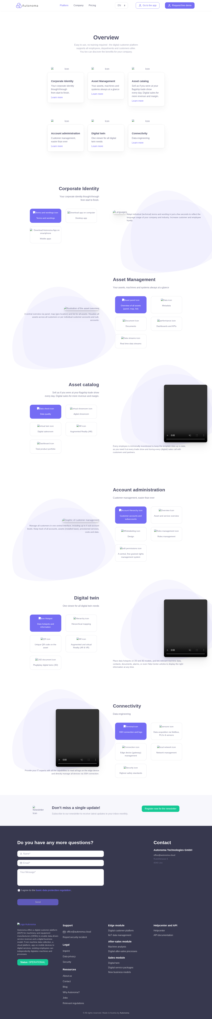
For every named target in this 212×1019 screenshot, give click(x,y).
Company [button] (79, 5)
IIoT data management (119, 935)
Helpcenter (159, 930)
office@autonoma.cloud (164, 855)
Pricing (92, 5)
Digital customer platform (121, 930)
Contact (67, 981)
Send (38, 902)
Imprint (66, 951)
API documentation (163, 935)
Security (67, 962)
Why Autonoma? (71, 992)
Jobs (65, 998)
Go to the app (149, 5)
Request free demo (182, 5)
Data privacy (69, 956)
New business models (119, 972)
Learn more (57, 97)
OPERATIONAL (32, 962)
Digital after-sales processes (122, 951)
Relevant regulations (73, 1003)
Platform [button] (64, 5)
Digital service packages (120, 967)
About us (67, 976)
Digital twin (114, 963)
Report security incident (75, 937)
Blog (65, 987)
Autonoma (124, 1013)
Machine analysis (117, 946)
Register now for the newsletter (160, 808)
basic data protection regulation (53, 890)
